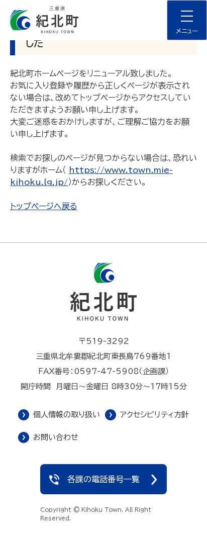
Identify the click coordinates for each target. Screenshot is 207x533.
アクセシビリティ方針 (154, 414)
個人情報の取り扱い (66, 414)
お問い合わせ (55, 437)
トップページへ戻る (43, 206)
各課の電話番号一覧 (103, 479)
